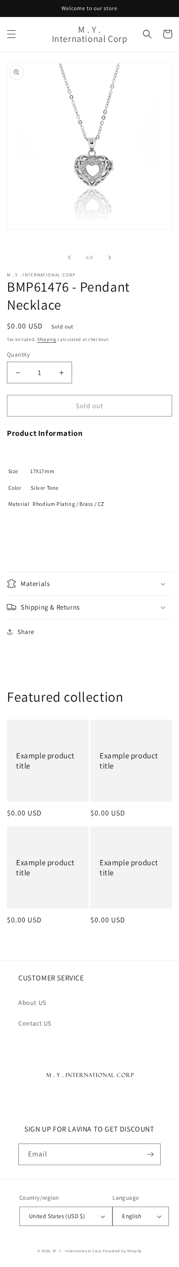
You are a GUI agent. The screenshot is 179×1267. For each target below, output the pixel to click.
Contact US (34, 1023)
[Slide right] (110, 257)
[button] (11, 34)
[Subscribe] (150, 1154)
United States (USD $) (57, 1216)
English (131, 1216)
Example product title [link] (45, 761)
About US (32, 1002)
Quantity (18, 354)
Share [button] (25, 632)
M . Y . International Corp (77, 1250)
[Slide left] (69, 257)
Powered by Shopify (122, 1250)
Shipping (46, 339)
